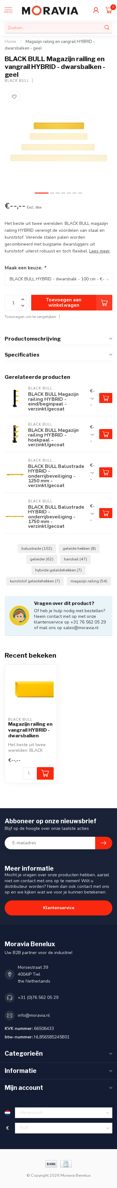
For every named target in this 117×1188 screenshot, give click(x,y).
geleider (41, 559)
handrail (75, 559)
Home (10, 42)
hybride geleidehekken (58, 570)
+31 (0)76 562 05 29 (38, 997)
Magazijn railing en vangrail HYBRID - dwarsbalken (30, 730)
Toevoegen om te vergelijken (30, 316)
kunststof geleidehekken (35, 581)
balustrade (37, 548)
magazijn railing (89, 581)
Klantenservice (58, 908)
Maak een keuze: (25, 267)
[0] (108, 10)
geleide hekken (79, 548)
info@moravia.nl (34, 1015)
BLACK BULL (17, 80)
